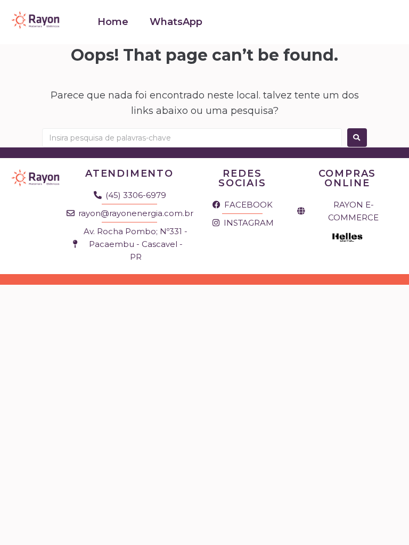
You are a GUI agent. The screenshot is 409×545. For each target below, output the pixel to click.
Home (112, 22)
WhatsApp (176, 22)
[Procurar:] (192, 137)
